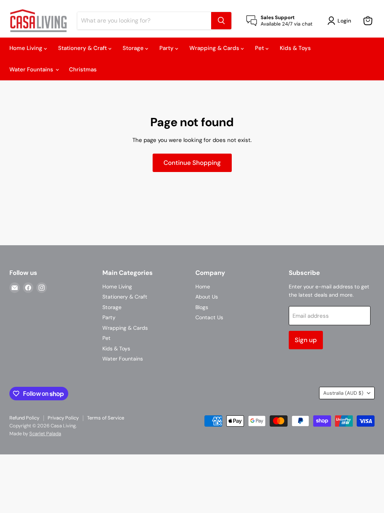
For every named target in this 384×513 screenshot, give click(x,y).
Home (202, 286)
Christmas (83, 69)
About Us (206, 296)
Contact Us (209, 317)
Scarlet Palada (45, 433)
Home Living (26, 48)
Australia (343, 393)
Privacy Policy (63, 418)
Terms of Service (105, 418)
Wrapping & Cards (215, 48)
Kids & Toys (295, 48)
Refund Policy (24, 418)
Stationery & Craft (83, 48)
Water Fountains (32, 69)
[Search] (221, 20)
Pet (260, 48)
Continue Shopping (192, 162)
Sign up (306, 340)
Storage (134, 48)
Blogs (201, 307)
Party (167, 48)
